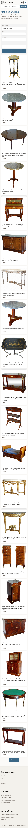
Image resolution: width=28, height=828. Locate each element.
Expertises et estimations (8, 800)
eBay (2, 778)
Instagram (4, 781)
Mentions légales (5, 819)
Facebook (3, 783)
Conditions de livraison (7, 817)
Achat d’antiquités (6, 798)
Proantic (3, 776)
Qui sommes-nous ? (6, 795)
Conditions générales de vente (9, 814)
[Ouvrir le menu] (25, 2)
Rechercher (23, 6)
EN (22, 2)
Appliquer (14, 51)
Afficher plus (14, 760)
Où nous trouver (5, 802)
